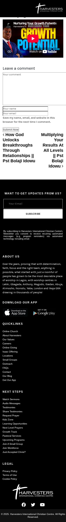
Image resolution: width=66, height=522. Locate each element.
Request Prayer (11, 415)
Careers (7, 343)
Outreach (8, 363)
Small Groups (10, 359)
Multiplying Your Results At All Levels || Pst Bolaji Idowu (52, 150)
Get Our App (9, 380)
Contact (7, 372)
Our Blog (7, 376)
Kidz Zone (8, 419)
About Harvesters (12, 335)
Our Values (8, 339)
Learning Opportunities (15, 423)
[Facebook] (23, 505)
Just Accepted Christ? (14, 452)
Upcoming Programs (14, 439)
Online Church (10, 331)
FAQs (5, 367)
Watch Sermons (11, 399)
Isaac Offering (10, 351)
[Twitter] (33, 505)
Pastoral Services (12, 435)
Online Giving (10, 347)
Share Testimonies (12, 411)
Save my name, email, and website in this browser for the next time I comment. (29, 119)
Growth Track (10, 431)
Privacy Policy (10, 471)
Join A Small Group (13, 444)
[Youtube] (42, 505)
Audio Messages (11, 403)
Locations (8, 355)
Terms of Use (10, 475)
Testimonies (9, 407)
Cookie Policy (10, 479)
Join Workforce (11, 448)
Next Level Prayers (13, 427)
